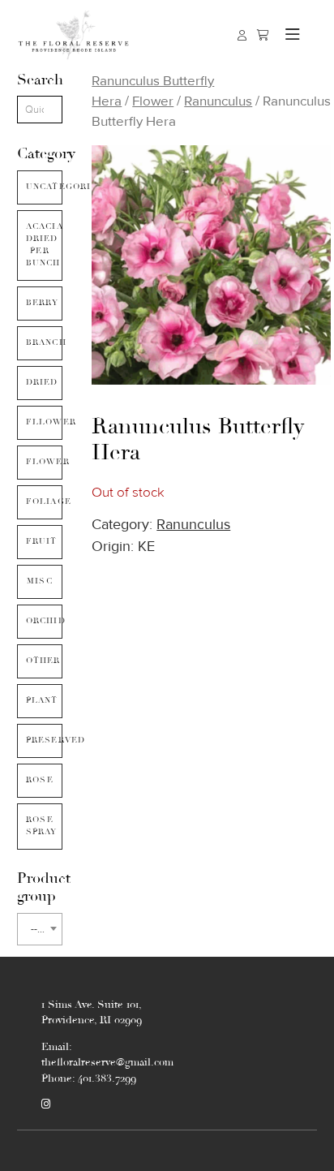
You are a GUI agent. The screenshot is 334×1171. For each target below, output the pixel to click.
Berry (42, 303)
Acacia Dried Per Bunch (44, 245)
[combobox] (40, 929)
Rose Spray (42, 826)
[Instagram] (45, 1104)
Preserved (44, 740)
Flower (44, 462)
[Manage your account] (242, 35)
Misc (40, 581)
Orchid (44, 621)
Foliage (44, 501)
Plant (42, 700)
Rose (40, 780)
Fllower (44, 422)
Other (43, 660)
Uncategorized (44, 187)
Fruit (42, 541)
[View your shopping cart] (263, 35)
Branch (44, 342)
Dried (42, 382)
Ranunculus (218, 101)
